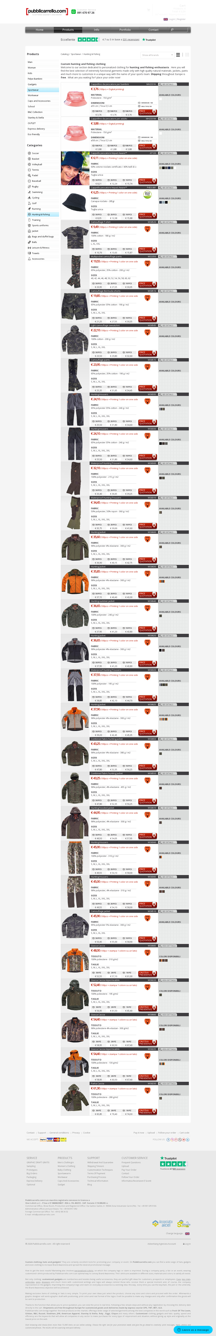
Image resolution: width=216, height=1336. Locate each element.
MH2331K (151, 84)
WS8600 (152, 532)
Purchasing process (96, 1177)
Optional (31, 1184)
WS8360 (152, 842)
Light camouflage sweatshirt (105, 325)
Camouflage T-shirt (100, 221)
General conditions (59, 1132)
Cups (178, 1279)
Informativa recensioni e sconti (136, 1180)
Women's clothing (66, 1166)
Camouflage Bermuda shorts (105, 290)
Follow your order (167, 1132)
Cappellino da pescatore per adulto (109, 118)
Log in (187, 1243)
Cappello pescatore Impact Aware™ (109, 153)
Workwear (63, 1177)
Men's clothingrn (66, 1162)
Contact (153, 30)
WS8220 (152, 980)
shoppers (46, 1282)
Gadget (61, 1184)
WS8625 (152, 704)
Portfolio (125, 30)
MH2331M (151, 118)
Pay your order (129, 1169)
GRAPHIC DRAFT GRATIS (38, 1162)
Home (39, 30)
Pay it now (139, 1132)
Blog (89, 1184)
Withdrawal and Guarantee (100, 1162)
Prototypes (32, 1169)
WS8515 (152, 359)
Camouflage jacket (100, 911)
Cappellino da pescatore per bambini (110, 84)
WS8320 (152, 669)
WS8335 (152, 394)
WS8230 (152, 1083)
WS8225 (152, 1049)
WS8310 (152, 497)
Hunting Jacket (98, 532)
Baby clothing (64, 1169)
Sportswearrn (64, 1173)
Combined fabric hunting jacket (107, 738)
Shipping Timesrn (95, 1166)
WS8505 (152, 325)
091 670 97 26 (85, 13)
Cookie (86, 1132)
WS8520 (152, 221)
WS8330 (152, 428)
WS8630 (152, 566)
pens (38, 1282)
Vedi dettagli (169, 945)
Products (68, 30)
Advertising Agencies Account (162, 1243)
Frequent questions (131, 1162)
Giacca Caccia (98, 945)
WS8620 (152, 635)
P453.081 (151, 187)
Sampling (31, 1166)
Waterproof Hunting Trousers (106, 463)
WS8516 (152, 290)
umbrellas (29, 1282)
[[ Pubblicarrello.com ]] (47, 12)
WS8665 (152, 945)
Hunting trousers (99, 394)
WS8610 (152, 807)
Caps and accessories (68, 1180)
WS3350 (152, 256)
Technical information (97, 1180)
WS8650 (152, 738)
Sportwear (76, 54)
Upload (151, 1132)
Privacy (76, 1132)
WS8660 (152, 1014)
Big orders (32, 1173)
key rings (186, 1279)
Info (96, 30)
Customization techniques (100, 1169)
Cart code (184, 1132)
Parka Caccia (97, 1083)
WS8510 (152, 911)
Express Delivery (34, 1180)
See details (167, 84)
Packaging (31, 1177)
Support (42, 1132)
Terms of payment (96, 1173)
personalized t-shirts (83, 1270)
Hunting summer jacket (102, 601)
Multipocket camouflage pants (106, 256)
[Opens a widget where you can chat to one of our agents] (193, 1330)
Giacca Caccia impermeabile (105, 980)
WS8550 (152, 773)
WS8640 (152, 601)
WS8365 (152, 876)
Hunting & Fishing (92, 54)
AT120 (153, 153)
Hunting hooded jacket (102, 807)
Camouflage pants (100, 359)
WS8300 (152, 463)
